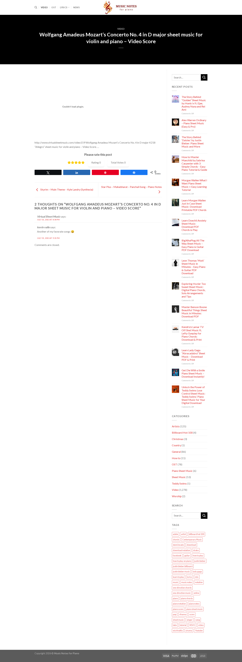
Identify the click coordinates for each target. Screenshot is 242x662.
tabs (175, 625)
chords (176, 539)
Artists (176, 426)
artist (183, 534)
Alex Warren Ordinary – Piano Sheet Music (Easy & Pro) (194, 123)
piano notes (194, 603)
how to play (198, 555)
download (191, 545)
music (175, 582)
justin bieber (199, 561)
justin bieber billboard (183, 566)
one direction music (182, 593)
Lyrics (63, 7)
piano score (178, 609)
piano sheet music (194, 609)
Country (176, 445)
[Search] (36, 7)
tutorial (183, 625)
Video (44, 7)
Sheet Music (179, 477)
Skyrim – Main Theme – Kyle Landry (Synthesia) (66, 189)
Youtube (199, 630)
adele (175, 534)
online (196, 593)
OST (53, 7)
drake (196, 550)
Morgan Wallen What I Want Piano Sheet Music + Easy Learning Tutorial (194, 185)
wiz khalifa (178, 630)
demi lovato (178, 545)
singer (189, 619)
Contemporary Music (192, 539)
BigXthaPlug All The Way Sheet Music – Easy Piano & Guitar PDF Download (193, 245)
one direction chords (182, 587)
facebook (177, 555)
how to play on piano (182, 561)
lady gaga (197, 571)
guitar (187, 555)
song (197, 619)
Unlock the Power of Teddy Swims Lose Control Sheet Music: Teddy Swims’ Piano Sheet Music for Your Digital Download (193, 394)
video (200, 625)
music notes (186, 582)
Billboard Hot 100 (182, 432)
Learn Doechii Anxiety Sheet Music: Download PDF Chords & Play (194, 225)
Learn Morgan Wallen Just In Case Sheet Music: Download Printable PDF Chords (194, 205)
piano (175, 598)
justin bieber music (181, 571)
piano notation (179, 603)
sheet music (178, 619)
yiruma (189, 630)
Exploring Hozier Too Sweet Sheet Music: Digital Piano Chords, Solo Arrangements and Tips (194, 290)
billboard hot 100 (196, 534)
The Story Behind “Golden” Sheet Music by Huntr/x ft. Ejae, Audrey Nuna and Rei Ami (194, 103)
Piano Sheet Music (182, 470)
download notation (181, 550)
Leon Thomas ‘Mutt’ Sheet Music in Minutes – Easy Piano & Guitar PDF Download (193, 267)
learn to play (178, 577)
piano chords (187, 598)
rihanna (182, 614)
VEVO (192, 625)
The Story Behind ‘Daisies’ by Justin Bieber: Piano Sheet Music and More (193, 141)
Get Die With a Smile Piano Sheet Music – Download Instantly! (193, 373)
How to (176, 458)
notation (199, 582)
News (76, 7)
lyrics (189, 577)
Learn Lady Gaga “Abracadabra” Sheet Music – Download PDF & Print (193, 355)
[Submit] (204, 77)
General (176, 451)
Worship (177, 496)
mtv (197, 577)
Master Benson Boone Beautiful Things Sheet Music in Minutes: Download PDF (194, 311)
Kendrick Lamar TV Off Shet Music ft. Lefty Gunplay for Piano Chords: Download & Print (193, 333)
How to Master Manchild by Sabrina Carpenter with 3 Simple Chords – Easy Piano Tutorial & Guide (194, 163)
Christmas (177, 439)
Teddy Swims (179, 483)
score (191, 614)
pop (174, 614)
